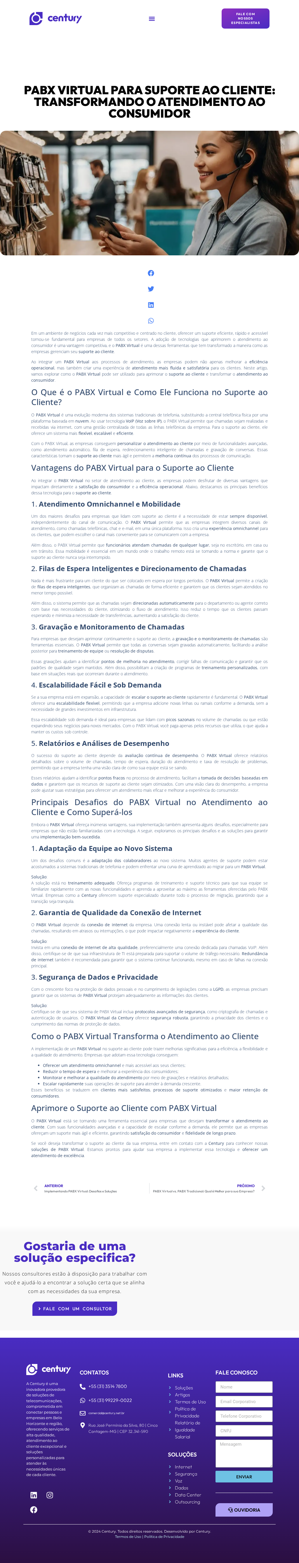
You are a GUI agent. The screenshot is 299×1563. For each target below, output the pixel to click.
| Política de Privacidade (163, 1536)
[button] (152, 18)
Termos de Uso (128, 1536)
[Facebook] (33, 1509)
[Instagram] (49, 1495)
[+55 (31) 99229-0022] (83, 1400)
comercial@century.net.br (106, 1413)
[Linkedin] (33, 1495)
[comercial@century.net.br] (83, 1413)
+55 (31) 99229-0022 (110, 1400)
